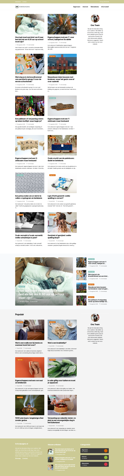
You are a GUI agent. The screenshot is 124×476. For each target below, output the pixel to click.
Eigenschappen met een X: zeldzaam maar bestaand (26, 159)
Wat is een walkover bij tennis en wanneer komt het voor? (28, 344)
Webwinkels (95, 7)
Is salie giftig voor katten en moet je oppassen (61, 381)
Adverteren (18, 1)
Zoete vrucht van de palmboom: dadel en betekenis (61, 159)
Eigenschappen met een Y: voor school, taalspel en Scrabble (61, 38)
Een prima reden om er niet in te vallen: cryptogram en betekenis (28, 197)
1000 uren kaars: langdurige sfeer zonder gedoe (29, 419)
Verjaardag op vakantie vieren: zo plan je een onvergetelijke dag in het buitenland (62, 420)
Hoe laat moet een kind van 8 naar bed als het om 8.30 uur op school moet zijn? (29, 39)
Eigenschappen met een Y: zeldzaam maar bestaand (59, 120)
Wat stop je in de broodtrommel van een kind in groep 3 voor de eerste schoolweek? (28, 79)
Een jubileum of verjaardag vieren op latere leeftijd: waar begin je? (29, 120)
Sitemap (18, 458)
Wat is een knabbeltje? (57, 343)
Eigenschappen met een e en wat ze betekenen (29, 381)
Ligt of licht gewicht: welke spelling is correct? (59, 197)
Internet (85, 7)
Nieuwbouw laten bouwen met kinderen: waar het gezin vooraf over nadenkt (61, 79)
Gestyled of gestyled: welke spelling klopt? (59, 236)
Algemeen (76, 7)
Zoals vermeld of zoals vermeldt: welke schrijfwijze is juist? (29, 236)
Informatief (105, 7)
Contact (25, 1)
